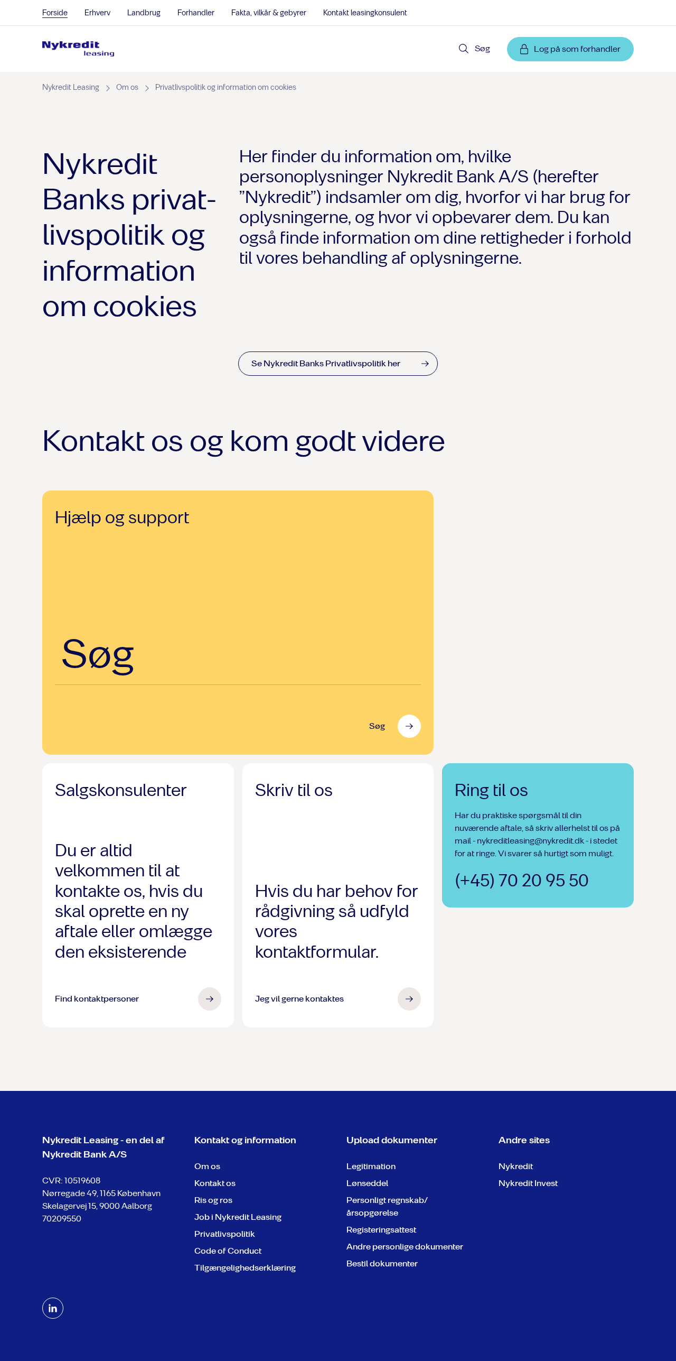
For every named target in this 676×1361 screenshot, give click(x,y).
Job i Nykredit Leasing (237, 1217)
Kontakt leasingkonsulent (365, 12)
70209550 (61, 1219)
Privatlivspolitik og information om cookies (225, 87)
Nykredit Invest (528, 1183)
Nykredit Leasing (70, 87)
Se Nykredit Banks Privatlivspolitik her (325, 363)
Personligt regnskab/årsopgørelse (387, 1206)
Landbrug (144, 12)
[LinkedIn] (52, 1308)
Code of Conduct (227, 1251)
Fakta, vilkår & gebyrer (268, 12)
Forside (55, 12)
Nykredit (516, 1166)
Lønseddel (367, 1183)
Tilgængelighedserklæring (245, 1268)
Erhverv (97, 12)
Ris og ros (213, 1200)
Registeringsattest (381, 1230)
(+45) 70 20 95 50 (522, 881)
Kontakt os (215, 1183)
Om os (127, 87)
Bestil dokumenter (382, 1263)
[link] (78, 49)
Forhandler (195, 12)
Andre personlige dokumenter (404, 1247)
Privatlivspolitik (224, 1234)
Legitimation (371, 1166)
